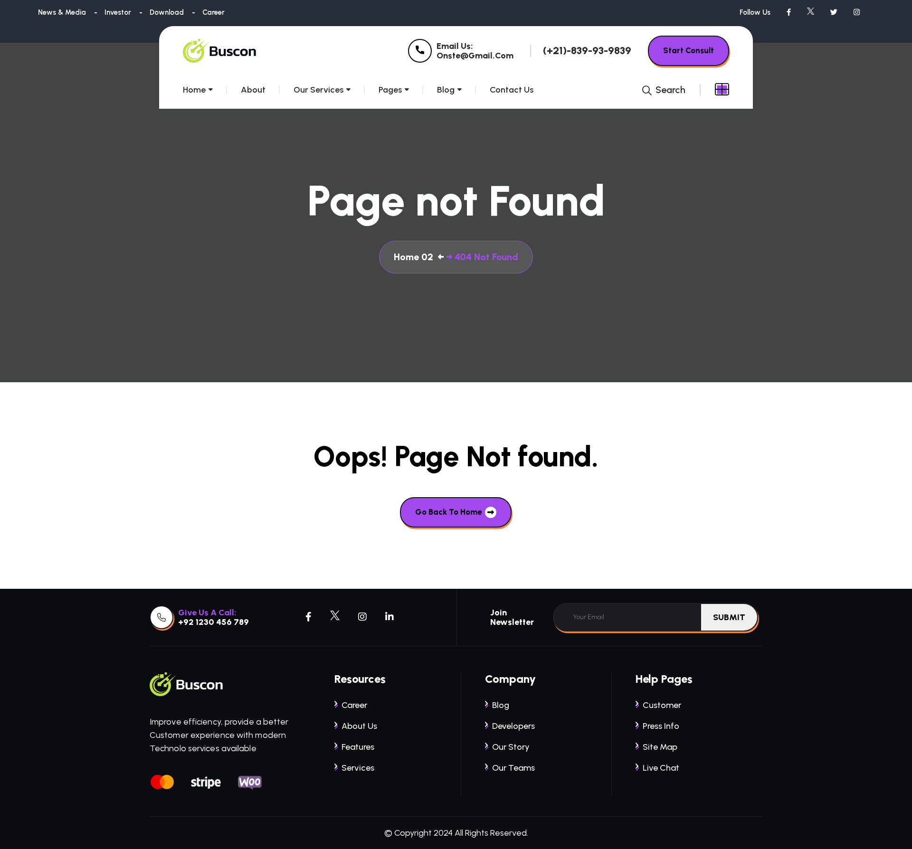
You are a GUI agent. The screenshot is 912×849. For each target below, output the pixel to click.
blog (500, 705)
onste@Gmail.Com (475, 55)
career (354, 705)
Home (194, 90)
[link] (420, 51)
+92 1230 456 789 (213, 622)
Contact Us (511, 90)
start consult (688, 50)
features (358, 747)
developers (513, 726)
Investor (117, 12)
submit (729, 617)
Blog (446, 90)
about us (359, 726)
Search (669, 89)
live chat (661, 768)
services (358, 768)
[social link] (789, 12)
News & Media (62, 12)
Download (167, 12)
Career (213, 12)
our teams (513, 768)
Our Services (318, 90)
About (253, 90)
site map (660, 747)
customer (662, 705)
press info (661, 726)
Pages (390, 90)
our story (511, 747)
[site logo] (220, 51)
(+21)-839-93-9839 (587, 51)
